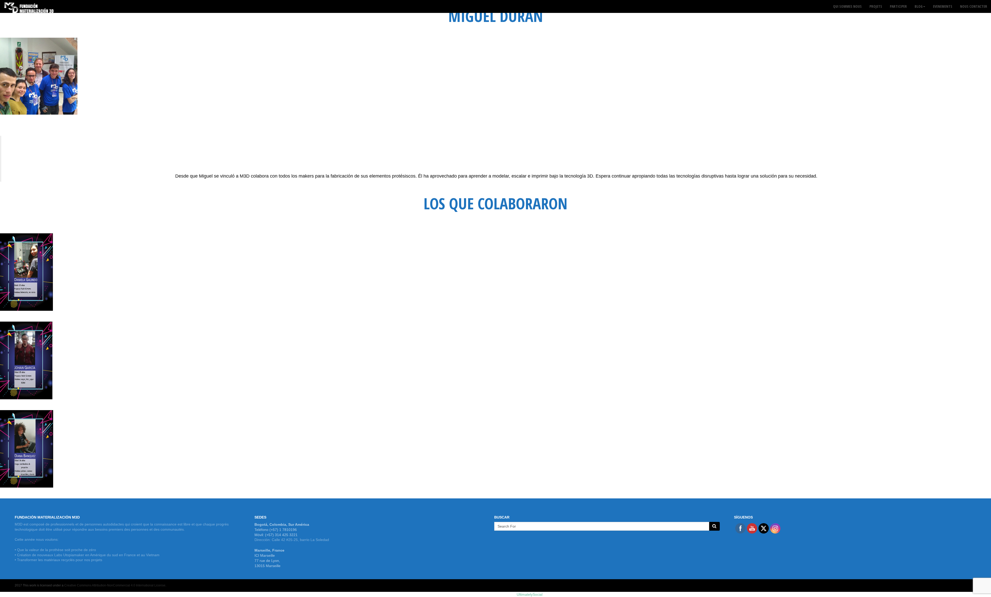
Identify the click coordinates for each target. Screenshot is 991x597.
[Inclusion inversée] (29, 6)
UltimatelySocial (529, 594)
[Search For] (714, 526)
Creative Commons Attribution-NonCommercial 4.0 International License (114, 585)
